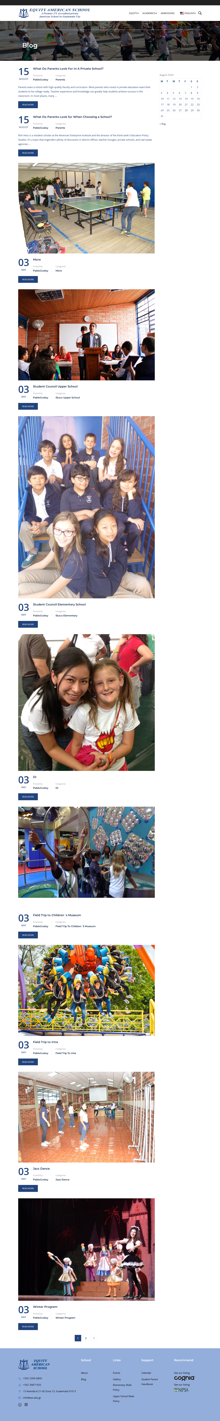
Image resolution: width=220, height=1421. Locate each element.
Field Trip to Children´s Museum (57, 915)
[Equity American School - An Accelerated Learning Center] (54, 13)
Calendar (146, 1372)
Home (21, 25)
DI (34, 777)
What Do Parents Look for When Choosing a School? (72, 117)
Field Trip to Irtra (45, 1042)
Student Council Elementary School (59, 604)
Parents (60, 79)
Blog (83, 1379)
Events (116, 1372)
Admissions (168, 13)
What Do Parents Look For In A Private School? (68, 68)
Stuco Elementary (66, 615)
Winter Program (45, 1307)
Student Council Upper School (55, 386)
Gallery (117, 1379)
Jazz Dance (41, 1168)
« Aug (163, 123)
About (84, 1372)
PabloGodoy (40, 79)
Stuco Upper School (68, 397)
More (37, 259)
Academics (149, 13)
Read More (28, 103)
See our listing (182, 1372)
